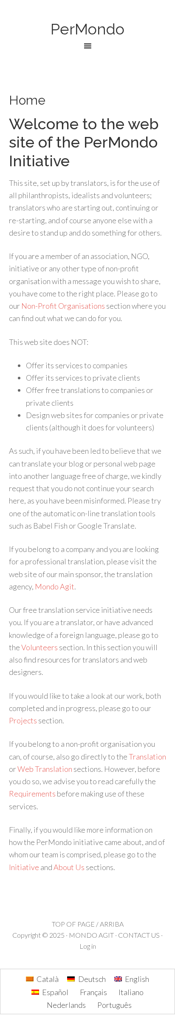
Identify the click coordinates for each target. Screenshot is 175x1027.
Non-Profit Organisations (63, 305)
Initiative (24, 867)
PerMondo (87, 29)
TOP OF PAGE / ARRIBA (88, 924)
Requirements (32, 793)
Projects (23, 720)
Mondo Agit (54, 586)
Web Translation (44, 769)
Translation (147, 756)
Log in (87, 946)
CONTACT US (139, 935)
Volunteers (39, 647)
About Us (69, 867)
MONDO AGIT (91, 935)
